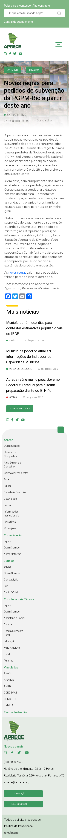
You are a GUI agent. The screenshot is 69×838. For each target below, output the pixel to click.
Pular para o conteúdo (17, 5)
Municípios (10, 528)
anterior (12, 70)
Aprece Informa (12, 554)
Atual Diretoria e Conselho (12, 464)
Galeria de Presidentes (16, 473)
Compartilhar (45, 120)
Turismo (8, 660)
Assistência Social (14, 618)
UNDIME (8, 705)
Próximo (34, 70)
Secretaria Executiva (15, 492)
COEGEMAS (10, 692)
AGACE (8, 673)
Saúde (7, 654)
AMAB (7, 686)
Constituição (11, 579)
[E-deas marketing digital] (11, 832)
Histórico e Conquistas (10, 454)
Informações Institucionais (11, 513)
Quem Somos (12, 445)
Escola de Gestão (15, 712)
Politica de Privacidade (18, 826)
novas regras (17, 272)
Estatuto (8, 479)
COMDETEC (10, 699)
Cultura (8, 624)
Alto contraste (41, 5)
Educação (9, 641)
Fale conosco (19, 804)
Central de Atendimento (18, 21)
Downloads (10, 498)
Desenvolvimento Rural (13, 632)
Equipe (7, 485)
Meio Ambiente (12, 647)
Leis (6, 586)
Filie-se (8, 505)
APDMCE (9, 679)
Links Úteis (10, 522)
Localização (19, 793)
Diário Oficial (11, 592)
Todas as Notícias (20, 408)
